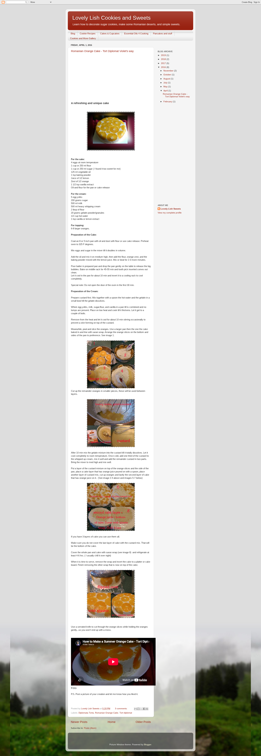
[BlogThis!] (138, 708)
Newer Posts (79, 721)
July (165, 83)
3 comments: (121, 708)
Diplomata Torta (86, 713)
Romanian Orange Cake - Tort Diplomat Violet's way (102, 51)
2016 (163, 67)
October (167, 75)
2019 (163, 55)
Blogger (147, 744)
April (165, 91)
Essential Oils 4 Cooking (136, 33)
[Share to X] (141, 708)
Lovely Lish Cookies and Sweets (111, 18)
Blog (73, 33)
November (168, 71)
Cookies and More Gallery (83, 38)
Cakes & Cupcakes (109, 33)
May (165, 86)
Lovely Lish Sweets (171, 209)
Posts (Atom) (90, 728)
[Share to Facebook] (144, 708)
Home (112, 721)
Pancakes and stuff (162, 33)
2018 (163, 59)
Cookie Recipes (87, 33)
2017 (163, 63)
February (168, 101)
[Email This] (135, 708)
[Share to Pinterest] (146, 708)
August (167, 79)
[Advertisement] (111, 80)
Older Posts (143, 721)
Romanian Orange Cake (106, 713)
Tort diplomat (125, 713)
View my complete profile (170, 213)
